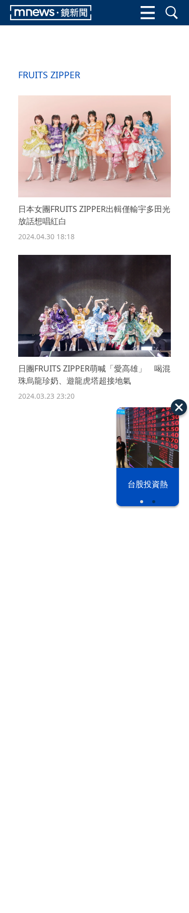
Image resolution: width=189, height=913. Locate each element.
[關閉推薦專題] (179, 407)
